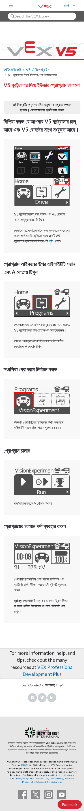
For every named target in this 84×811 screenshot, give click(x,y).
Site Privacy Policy (19, 778)
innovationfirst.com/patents (59, 775)
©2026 (24, 765)
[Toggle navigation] (10, 5)
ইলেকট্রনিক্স (42, 69)
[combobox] (42, 16)
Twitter (42, 697)
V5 (28, 69)
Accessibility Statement (49, 781)
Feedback (69, 804)
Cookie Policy (56, 778)
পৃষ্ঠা (51, 241)
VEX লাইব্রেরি (12, 69)
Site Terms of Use (39, 778)
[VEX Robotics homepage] (39, 5)
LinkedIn (51, 697)
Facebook (32, 697)
